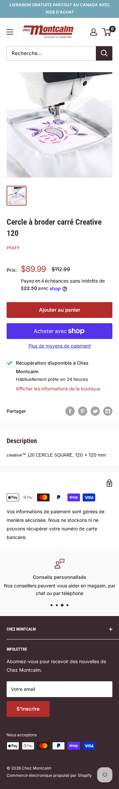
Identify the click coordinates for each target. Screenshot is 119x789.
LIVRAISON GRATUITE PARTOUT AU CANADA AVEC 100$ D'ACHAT (60, 8)
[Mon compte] (93, 32)
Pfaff (13, 247)
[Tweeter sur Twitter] (95, 411)
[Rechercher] (104, 53)
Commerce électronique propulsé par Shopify (49, 775)
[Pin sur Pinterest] (82, 411)
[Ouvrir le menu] (10, 32)
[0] (107, 32)
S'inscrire (28, 709)
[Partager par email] (107, 411)
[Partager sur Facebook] (70, 411)
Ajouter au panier (59, 310)
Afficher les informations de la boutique (58, 388)
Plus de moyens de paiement (59, 346)
